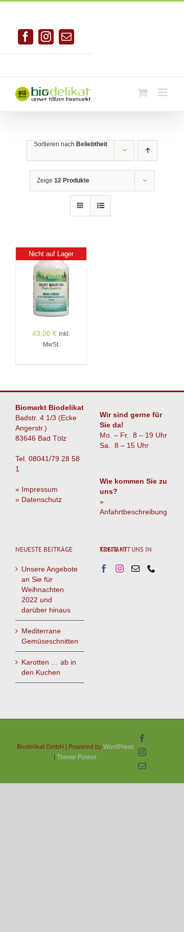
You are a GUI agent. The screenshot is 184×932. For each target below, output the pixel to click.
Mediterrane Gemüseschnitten (49, 636)
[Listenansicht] (100, 206)
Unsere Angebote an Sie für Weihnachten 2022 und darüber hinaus (49, 589)
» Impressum (36, 489)
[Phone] (151, 568)
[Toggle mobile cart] (142, 92)
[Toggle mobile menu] (163, 92)
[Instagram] (120, 568)
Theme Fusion (77, 757)
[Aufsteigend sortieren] (147, 150)
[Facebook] (104, 568)
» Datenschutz (38, 499)
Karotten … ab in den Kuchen (48, 667)
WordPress (118, 747)
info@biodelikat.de (138, 61)
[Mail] (135, 568)
